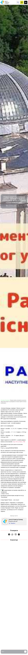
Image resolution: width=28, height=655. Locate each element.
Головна (3, 400)
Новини (7, 400)
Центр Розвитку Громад (16, 519)
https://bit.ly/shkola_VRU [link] (19, 441)
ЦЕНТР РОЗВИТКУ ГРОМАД (7, 2)
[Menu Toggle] (25, 2)
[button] (25, 652)
